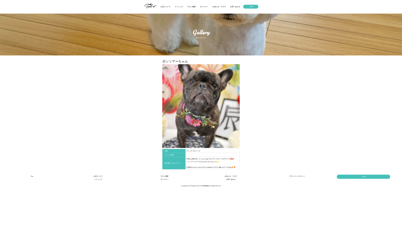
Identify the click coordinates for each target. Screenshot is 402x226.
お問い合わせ (235, 7)
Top (32, 176)
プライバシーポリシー (297, 176)
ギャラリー (204, 7)
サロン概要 (191, 7)
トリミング (179, 7)
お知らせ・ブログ (219, 7)
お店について (165, 7)
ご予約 (250, 6)
